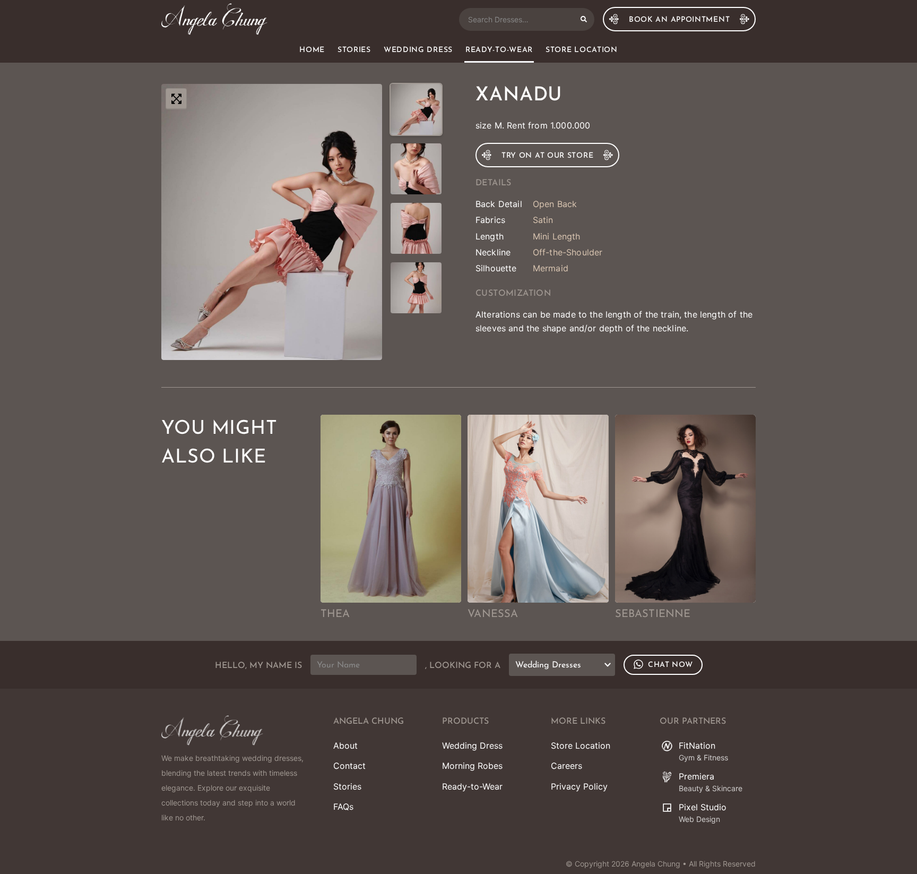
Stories (354, 50)
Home (312, 50)
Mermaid (550, 268)
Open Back (555, 204)
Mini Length (557, 236)
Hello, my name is (258, 666)
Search (583, 19)
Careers (566, 765)
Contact (349, 765)
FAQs (343, 806)
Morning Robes (472, 765)
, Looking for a (462, 666)
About (345, 745)
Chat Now (670, 665)
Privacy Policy (579, 786)
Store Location (582, 50)
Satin (543, 220)
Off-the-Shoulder (568, 252)
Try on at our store (547, 156)
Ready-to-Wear (499, 50)
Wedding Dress (418, 50)
